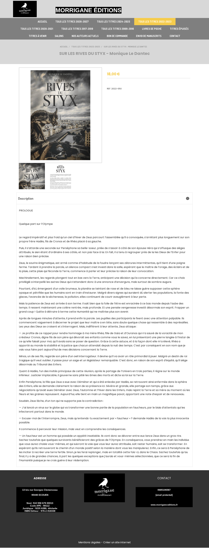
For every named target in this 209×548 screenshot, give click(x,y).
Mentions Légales (89, 542)
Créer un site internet (117, 542)
